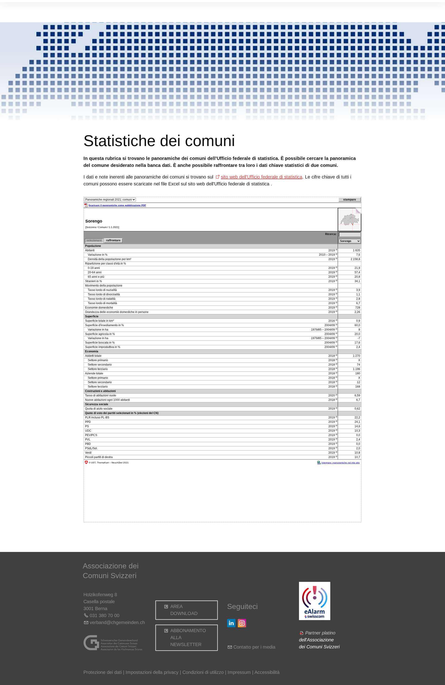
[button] (231, 623)
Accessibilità (267, 672)
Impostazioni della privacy (152, 672)
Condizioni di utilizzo (203, 672)
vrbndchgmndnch (117, 622)
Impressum (239, 672)
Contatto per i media (254, 647)
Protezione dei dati (102, 672)
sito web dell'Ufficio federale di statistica (261, 176)
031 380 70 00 (104, 615)
